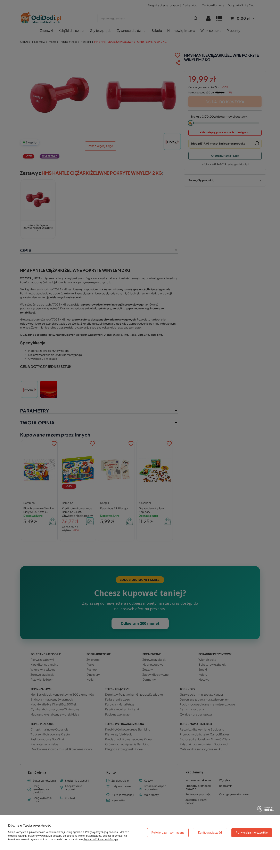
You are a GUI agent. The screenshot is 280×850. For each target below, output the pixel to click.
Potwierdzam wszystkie (252, 832)
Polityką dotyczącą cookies (101, 832)
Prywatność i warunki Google (100, 839)
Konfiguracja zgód (210, 832)
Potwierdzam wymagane (167, 832)
